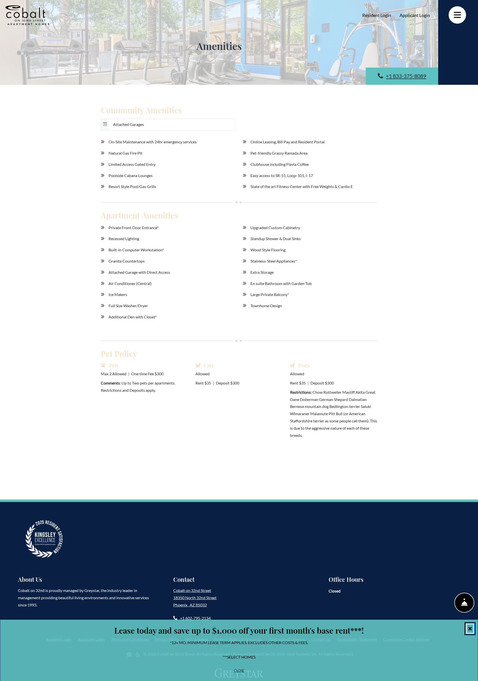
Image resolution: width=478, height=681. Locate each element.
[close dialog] (470, 628)
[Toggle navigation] (457, 15)
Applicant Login (417, 15)
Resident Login (378, 15)
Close (239, 670)
